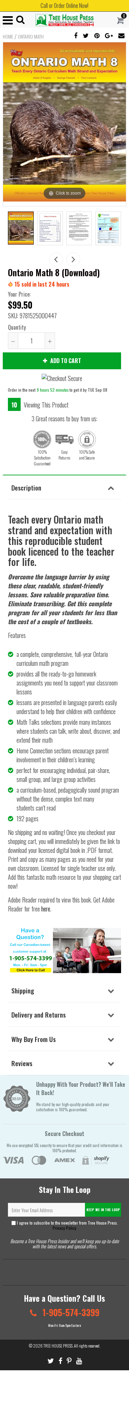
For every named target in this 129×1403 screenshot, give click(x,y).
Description (26, 487)
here (45, 908)
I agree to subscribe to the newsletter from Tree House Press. (67, 1225)
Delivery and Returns (38, 1014)
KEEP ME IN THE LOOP (103, 1209)
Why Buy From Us (33, 1039)
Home (8, 36)
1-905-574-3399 (69, 1312)
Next (73, 259)
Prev (56, 259)
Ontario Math (31, 36)
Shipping (22, 990)
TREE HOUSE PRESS (58, 1346)
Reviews (21, 1063)
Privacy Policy (64, 1228)
